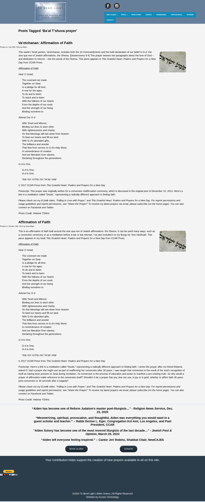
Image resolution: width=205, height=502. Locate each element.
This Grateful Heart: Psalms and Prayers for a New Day (76, 185)
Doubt (50, 194)
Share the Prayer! (77, 204)
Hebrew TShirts (41, 213)
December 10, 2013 (162, 191)
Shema (65, 55)
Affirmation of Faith (34, 222)
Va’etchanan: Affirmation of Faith (45, 43)
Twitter (50, 207)
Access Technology (109, 497)
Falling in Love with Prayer (70, 200)
